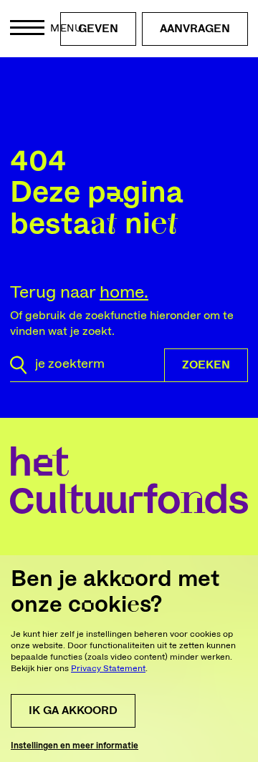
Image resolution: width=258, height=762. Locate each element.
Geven (98, 28)
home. (124, 292)
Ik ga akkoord (73, 710)
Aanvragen (195, 28)
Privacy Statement (108, 668)
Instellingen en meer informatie (74, 745)
